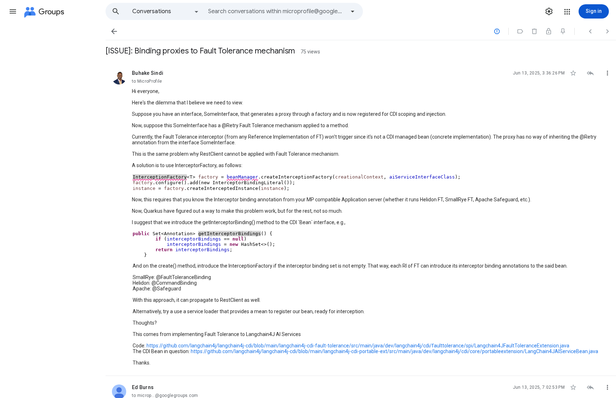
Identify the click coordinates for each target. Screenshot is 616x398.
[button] (12, 11)
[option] (166, 11)
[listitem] (361, 219)
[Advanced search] (353, 11)
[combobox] (276, 11)
